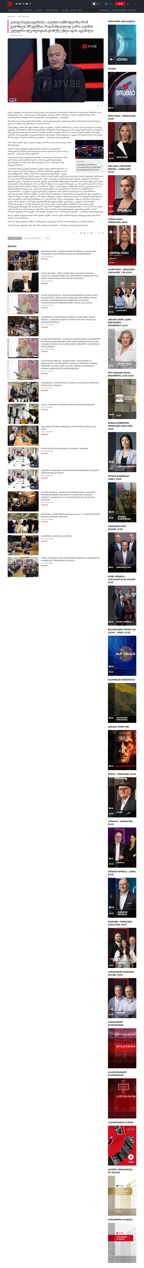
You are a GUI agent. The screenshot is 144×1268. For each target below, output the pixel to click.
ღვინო (47, 238)
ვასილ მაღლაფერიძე (32, 238)
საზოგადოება (23, 16)
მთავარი (11, 16)
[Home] (10, 4)
